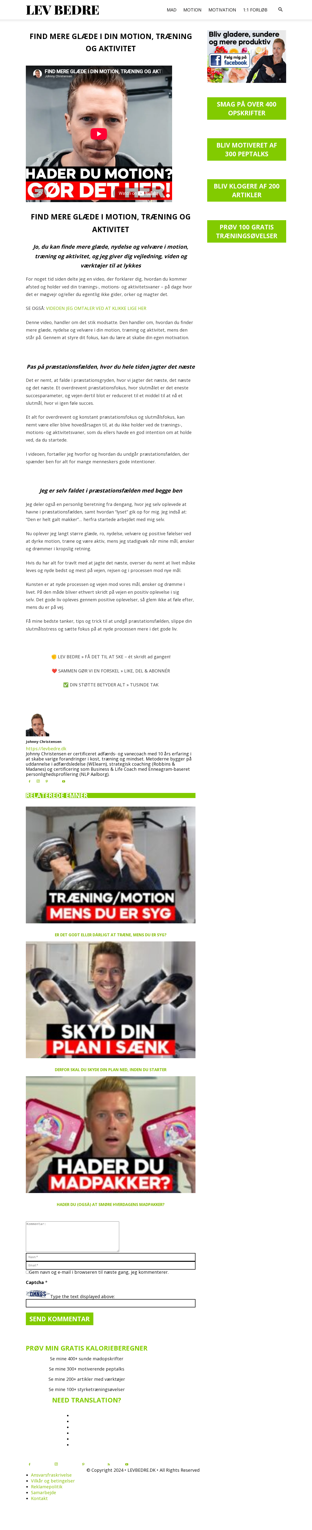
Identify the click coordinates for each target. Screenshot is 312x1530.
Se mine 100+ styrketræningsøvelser (87, 1389)
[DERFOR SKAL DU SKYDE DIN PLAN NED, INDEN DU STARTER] (110, 999)
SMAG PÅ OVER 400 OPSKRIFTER (246, 108)
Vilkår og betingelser (53, 1481)
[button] (280, 10)
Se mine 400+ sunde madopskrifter (86, 1359)
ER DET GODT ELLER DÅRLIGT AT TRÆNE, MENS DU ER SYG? (110, 935)
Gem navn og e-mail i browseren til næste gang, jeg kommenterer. (99, 1272)
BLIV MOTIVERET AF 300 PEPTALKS (246, 149)
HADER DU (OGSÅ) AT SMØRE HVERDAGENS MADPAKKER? (111, 1204)
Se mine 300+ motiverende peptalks (86, 1369)
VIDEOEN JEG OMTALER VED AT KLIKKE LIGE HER (96, 308)
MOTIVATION (222, 10)
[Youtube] (63, 782)
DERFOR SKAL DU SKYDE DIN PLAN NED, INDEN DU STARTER (110, 1069)
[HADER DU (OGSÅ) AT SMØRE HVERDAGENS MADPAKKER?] (110, 1134)
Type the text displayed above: (82, 1296)
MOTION (192, 10)
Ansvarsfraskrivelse (51, 1475)
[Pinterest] (46, 782)
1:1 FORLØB (255, 10)
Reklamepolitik (46, 1487)
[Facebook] (29, 782)
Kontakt (39, 1498)
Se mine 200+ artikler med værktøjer (87, 1379)
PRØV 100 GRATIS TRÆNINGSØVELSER (246, 231)
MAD (171, 10)
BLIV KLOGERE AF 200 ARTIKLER (247, 190)
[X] (55, 780)
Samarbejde (43, 1492)
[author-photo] (37, 735)
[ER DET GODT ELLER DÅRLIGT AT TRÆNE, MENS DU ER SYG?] (110, 865)
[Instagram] (38, 781)
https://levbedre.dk (46, 748)
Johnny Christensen (43, 741)
